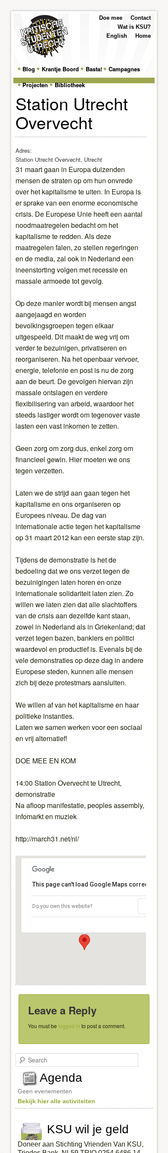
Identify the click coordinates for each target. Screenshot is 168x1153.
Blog (28, 69)
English (116, 36)
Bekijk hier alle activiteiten (56, 1101)
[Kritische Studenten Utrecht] (44, 36)
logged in (69, 1025)
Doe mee (110, 18)
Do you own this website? (62, 906)
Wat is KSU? (134, 27)
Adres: (24, 150)
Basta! (94, 69)
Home (143, 36)
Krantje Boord (60, 69)
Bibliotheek (70, 85)
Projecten (35, 85)
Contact (141, 18)
